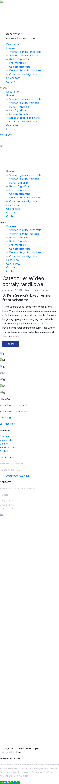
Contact (10, 216)
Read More (11, 343)
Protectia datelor (8, 447)
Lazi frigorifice (17, 63)
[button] (29, 88)
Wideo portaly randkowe (38, 290)
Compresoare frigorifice (23, 74)
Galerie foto (13, 77)
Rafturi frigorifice (19, 59)
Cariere (10, 81)
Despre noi (12, 44)
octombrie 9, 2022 (13, 290)
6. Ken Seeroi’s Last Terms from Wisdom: (26, 297)
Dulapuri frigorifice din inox (25, 70)
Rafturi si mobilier (19, 182)
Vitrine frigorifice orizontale (25, 51)
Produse (11, 48)
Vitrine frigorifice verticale (24, 55)
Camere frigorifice (19, 66)
